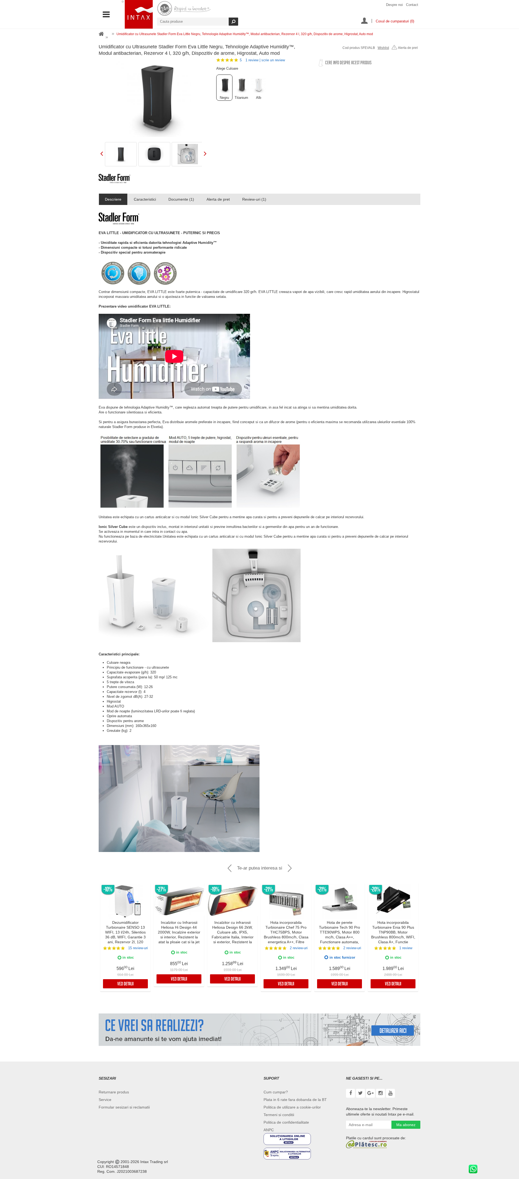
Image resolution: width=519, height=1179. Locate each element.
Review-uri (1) (254, 199)
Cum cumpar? (276, 1092)
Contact (412, 5)
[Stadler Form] (114, 178)
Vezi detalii (125, 984)
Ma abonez (405, 1125)
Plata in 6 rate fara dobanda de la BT (295, 1099)
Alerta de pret (408, 48)
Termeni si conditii (279, 1115)
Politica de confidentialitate (286, 1122)
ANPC (269, 1130)
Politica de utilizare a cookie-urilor (292, 1107)
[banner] (259, 1029)
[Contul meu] (364, 21)
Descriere (113, 199)
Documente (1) (181, 199)
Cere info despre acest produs (348, 63)
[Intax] (137, 14)
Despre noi (394, 5)
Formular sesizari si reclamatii (124, 1107)
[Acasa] (101, 34)
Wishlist (383, 48)
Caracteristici (145, 199)
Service (105, 1099)
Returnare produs (114, 1092)
